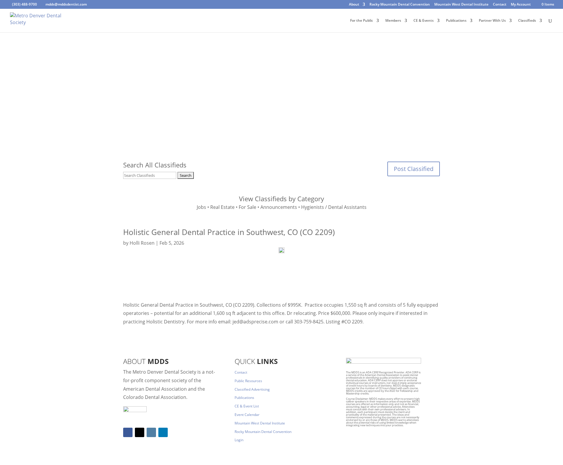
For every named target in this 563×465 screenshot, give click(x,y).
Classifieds (527, 21)
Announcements (278, 207)
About (354, 5)
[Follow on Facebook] (128, 432)
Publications (456, 21)
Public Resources (248, 380)
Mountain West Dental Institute (461, 5)
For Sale (247, 207)
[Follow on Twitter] (139, 432)
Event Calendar (247, 414)
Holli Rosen (142, 243)
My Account (521, 5)
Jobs (201, 207)
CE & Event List (247, 406)
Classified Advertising (252, 389)
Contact (499, 5)
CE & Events (423, 21)
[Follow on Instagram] (151, 432)
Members (393, 21)
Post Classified (413, 169)
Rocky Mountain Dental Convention (399, 5)
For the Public (361, 21)
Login (239, 439)
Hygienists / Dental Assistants (334, 207)
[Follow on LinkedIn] (163, 432)
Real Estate (222, 207)
